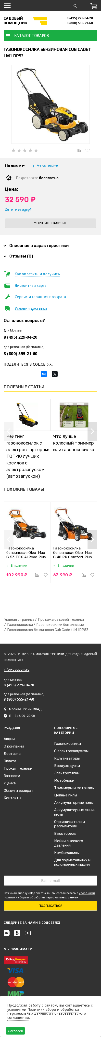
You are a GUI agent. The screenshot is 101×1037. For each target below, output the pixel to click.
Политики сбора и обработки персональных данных (43, 1011)
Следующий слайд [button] (92, 431)
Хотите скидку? (18, 210)
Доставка (12, 753)
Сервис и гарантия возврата (40, 297)
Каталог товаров (31, 35)
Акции (9, 739)
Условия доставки (31, 308)
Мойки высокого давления (68, 843)
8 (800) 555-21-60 (80, 23)
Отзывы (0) (21, 256)
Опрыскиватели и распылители (69, 824)
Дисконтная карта (31, 285)
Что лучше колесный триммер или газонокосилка (73, 443)
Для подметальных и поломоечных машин (72, 862)
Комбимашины (66, 852)
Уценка (10, 783)
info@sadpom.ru (16, 669)
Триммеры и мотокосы (74, 788)
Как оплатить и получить (37, 274)
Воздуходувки (67, 765)
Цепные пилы (65, 795)
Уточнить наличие (50, 223)
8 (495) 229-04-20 (80, 18)
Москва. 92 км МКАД (25, 709)
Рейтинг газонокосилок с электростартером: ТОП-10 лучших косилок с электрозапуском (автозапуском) (27, 456)
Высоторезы (65, 833)
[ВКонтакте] (44, 374)
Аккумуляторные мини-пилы (74, 812)
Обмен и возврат (18, 790)
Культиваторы (67, 758)
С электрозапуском (71, 751)
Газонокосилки (67, 743)
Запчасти (12, 776)
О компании (14, 746)
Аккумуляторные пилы (73, 802)
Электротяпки (66, 773)
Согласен (15, 1031)
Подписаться (50, 905)
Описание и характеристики (39, 245)
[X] (55, 374)
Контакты (12, 798)
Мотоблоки (64, 780)
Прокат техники (18, 768)
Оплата (10, 761)
